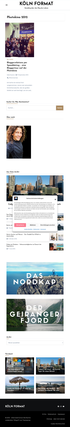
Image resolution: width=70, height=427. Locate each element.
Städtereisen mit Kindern (45, 366)
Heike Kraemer (11, 75)
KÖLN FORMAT (36, 4)
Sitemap (49, 419)
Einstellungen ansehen (47, 225)
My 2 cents (10, 59)
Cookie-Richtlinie (28, 229)
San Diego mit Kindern (44, 384)
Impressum (43, 229)
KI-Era (44, 414)
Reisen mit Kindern (13, 385)
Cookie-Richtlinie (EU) (58, 424)
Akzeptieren (20, 225)
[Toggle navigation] (6, 5)
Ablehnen (33, 225)
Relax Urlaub (23, 385)
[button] (54, 198)
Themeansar (26, 420)
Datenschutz (36, 229)
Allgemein (10, 366)
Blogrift (16, 420)
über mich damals (59, 419)
